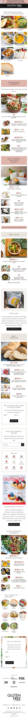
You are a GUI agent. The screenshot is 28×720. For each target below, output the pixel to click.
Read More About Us (14, 329)
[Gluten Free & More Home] (14, 6)
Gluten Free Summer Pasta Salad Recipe (14, 117)
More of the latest (14, 282)
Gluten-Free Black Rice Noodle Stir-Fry (19, 381)
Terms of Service (17, 712)
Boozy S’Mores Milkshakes (19, 220)
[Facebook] (14, 708)
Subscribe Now (14, 524)
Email (17, 415)
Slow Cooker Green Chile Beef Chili (14, 262)
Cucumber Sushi (19, 588)
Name (5, 415)
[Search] (26, 5)
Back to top (15, 716)
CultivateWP (14, 713)
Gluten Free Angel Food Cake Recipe (19, 389)
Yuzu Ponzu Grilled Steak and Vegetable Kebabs (19, 141)
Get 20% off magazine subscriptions (14, 227)
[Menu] (1, 5)
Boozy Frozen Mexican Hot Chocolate (19, 204)
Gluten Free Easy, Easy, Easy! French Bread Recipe (14, 365)
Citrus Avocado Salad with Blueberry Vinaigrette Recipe (19, 581)
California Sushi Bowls (19, 572)
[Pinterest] (16, 708)
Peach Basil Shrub (14, 189)
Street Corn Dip (19, 131)
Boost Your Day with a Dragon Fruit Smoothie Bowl (19, 373)
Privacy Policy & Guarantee (8, 712)
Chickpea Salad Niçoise (14, 558)
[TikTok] (19, 708)
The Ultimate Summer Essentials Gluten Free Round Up (19, 270)
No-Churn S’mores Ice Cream (19, 195)
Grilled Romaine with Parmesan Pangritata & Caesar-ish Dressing (19, 149)
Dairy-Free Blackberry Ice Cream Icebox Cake (19, 212)
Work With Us (16, 705)
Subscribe (14, 420)
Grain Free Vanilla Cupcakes (19, 396)
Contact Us (6, 705)
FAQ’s (23, 705)
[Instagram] (8, 708)
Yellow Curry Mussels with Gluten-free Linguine (19, 278)
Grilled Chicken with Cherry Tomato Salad (19, 124)
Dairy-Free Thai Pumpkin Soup (19, 564)
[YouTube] (11, 708)
